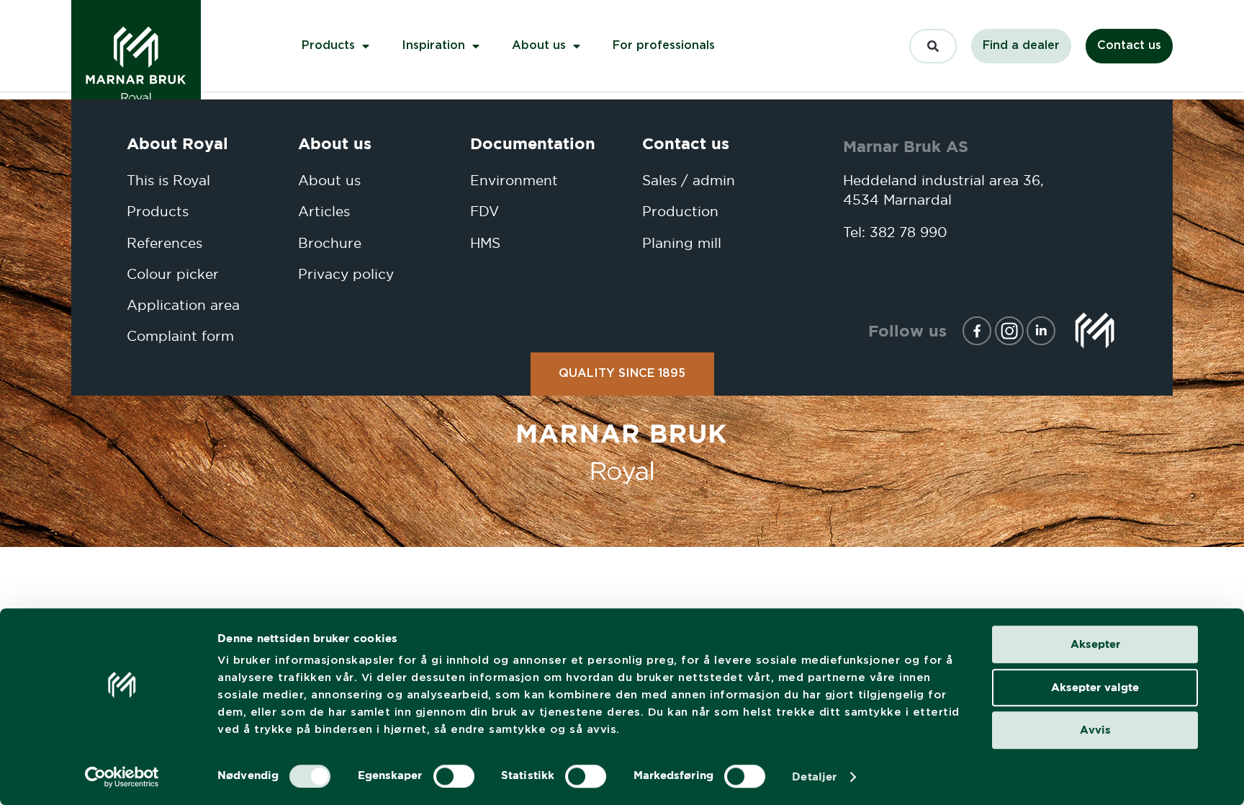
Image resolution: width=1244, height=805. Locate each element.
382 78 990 (908, 232)
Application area (183, 305)
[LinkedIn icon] (1041, 330)
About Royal (177, 143)
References (164, 243)
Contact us (685, 143)
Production (680, 211)
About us (539, 45)
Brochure (329, 243)
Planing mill (681, 243)
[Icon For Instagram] (1009, 330)
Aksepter (1095, 644)
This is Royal (168, 180)
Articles (324, 211)
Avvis (1095, 730)
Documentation (532, 143)
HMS (485, 243)
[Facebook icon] (977, 330)
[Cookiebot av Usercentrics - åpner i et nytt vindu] (122, 777)
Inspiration (433, 45)
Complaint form (180, 336)
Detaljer (814, 776)
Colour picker (173, 274)
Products (328, 45)
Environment (514, 180)
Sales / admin (688, 180)
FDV (484, 211)
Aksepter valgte (1095, 687)
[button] (933, 45)
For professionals (664, 45)
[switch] (453, 776)
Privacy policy (346, 274)
